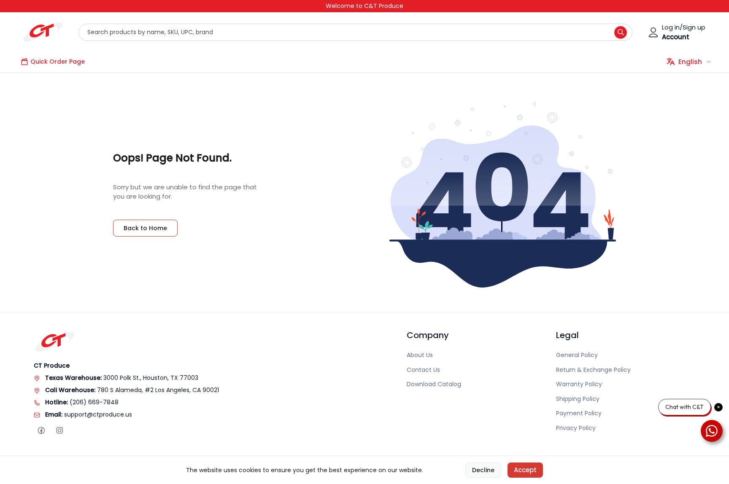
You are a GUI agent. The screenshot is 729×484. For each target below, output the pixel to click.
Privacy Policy (576, 428)
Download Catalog (434, 384)
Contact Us (423, 370)
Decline (483, 470)
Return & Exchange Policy (593, 370)
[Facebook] (41, 430)
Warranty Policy (579, 384)
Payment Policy (579, 413)
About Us (420, 355)
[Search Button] (620, 32)
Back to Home (145, 228)
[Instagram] (59, 430)
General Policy (577, 355)
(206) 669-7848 (94, 402)
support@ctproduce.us (98, 414)
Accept (525, 469)
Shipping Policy (577, 399)
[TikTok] (77, 430)
